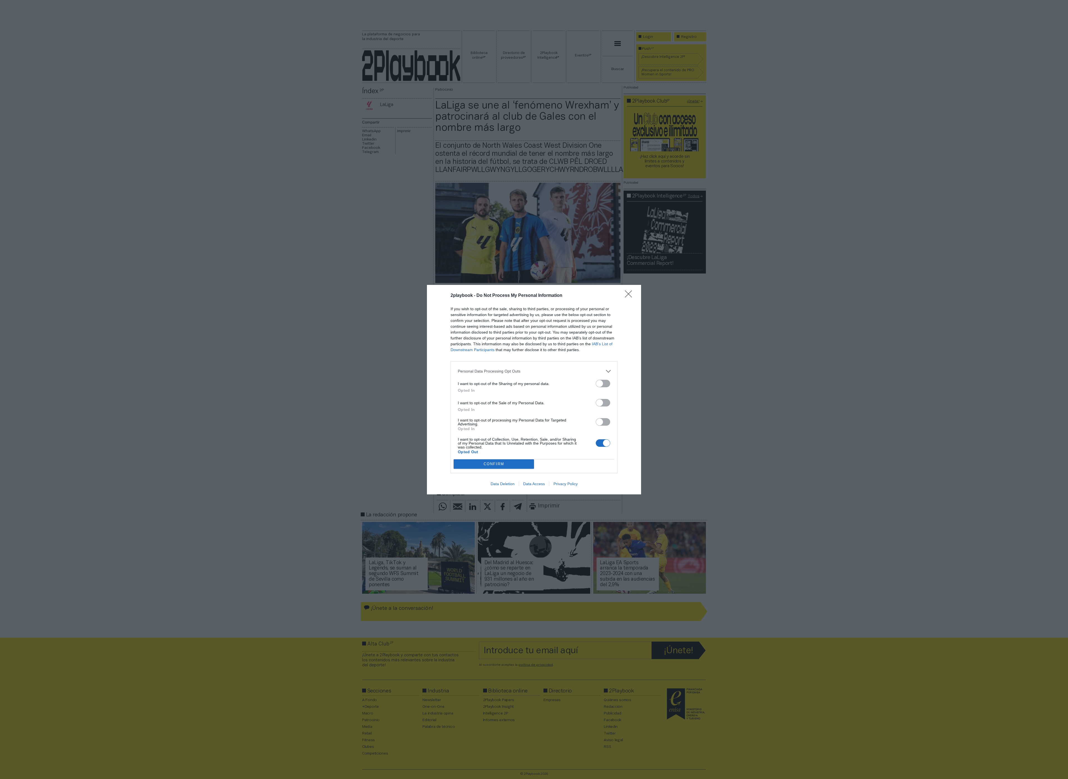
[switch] (603, 383)
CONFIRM (494, 464)
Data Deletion (503, 484)
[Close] (630, 295)
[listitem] (534, 371)
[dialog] (534, 389)
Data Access (534, 484)
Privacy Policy (565, 484)
